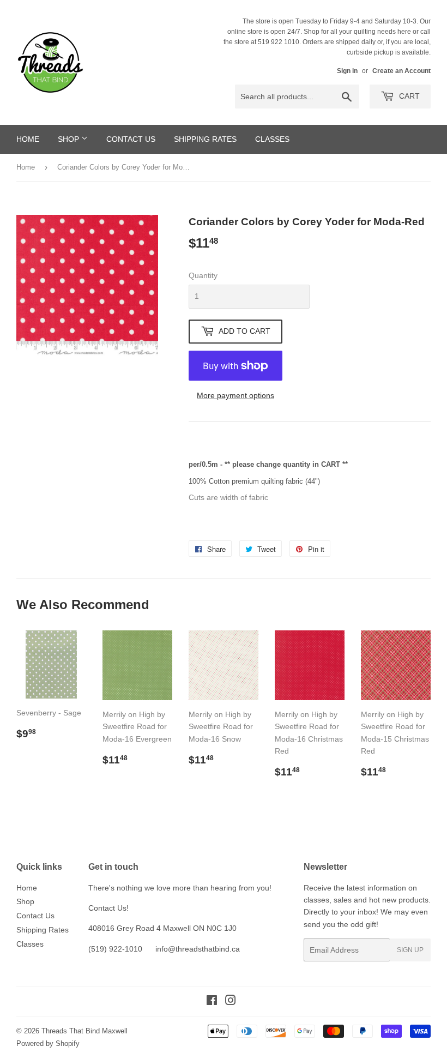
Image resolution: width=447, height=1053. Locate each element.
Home (27, 139)
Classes (272, 139)
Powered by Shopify (48, 1043)
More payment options (235, 395)
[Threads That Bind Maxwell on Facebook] (212, 1001)
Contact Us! (108, 908)
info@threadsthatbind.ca (197, 948)
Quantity (203, 275)
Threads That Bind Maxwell (84, 1031)
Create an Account (401, 71)
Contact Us (130, 139)
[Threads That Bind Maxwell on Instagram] (230, 1001)
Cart (408, 96)
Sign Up (410, 950)
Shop (69, 139)
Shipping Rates (205, 139)
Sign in (347, 71)
